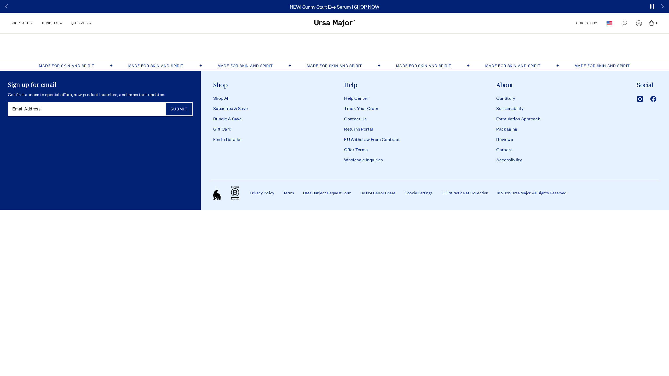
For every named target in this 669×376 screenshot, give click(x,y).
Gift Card (222, 129)
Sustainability (510, 108)
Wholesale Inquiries (363, 159)
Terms (288, 192)
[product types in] (443, 46)
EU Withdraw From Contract (372, 139)
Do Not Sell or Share (378, 192)
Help (350, 85)
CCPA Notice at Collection (465, 192)
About (504, 85)
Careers (504, 149)
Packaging (506, 129)
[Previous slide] (6, 6)
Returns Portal (358, 129)
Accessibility (509, 159)
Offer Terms (356, 149)
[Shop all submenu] (31, 23)
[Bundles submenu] (60, 23)
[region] (334, 6)
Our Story (505, 98)
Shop (220, 85)
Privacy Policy (262, 192)
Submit (178, 109)
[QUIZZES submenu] (89, 23)
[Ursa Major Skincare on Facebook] (653, 99)
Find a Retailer (227, 139)
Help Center (356, 98)
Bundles (50, 23)
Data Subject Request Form (327, 192)
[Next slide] (662, 6)
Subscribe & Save (230, 108)
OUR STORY (586, 23)
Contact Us (355, 118)
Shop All (221, 98)
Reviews (504, 139)
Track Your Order (361, 108)
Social (645, 85)
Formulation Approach (518, 118)
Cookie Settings (419, 192)
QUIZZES (79, 23)
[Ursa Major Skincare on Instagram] (640, 99)
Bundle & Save (227, 118)
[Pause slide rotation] (652, 6)
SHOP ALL (19, 23)
